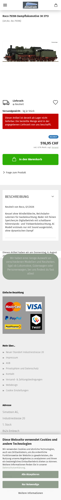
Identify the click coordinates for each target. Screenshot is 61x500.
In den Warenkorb (30, 159)
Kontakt (10, 374)
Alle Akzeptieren (30, 474)
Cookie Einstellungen (17, 390)
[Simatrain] (30, 5)
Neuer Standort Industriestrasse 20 (25, 352)
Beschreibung (17, 197)
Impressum (12, 357)
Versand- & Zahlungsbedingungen (24, 379)
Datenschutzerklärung (14, 467)
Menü (5, 5)
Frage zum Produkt (16, 172)
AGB (8, 363)
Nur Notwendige (30, 484)
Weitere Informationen (30, 493)
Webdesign (12, 385)
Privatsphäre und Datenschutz (22, 368)
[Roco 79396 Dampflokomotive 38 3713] (30, 48)
